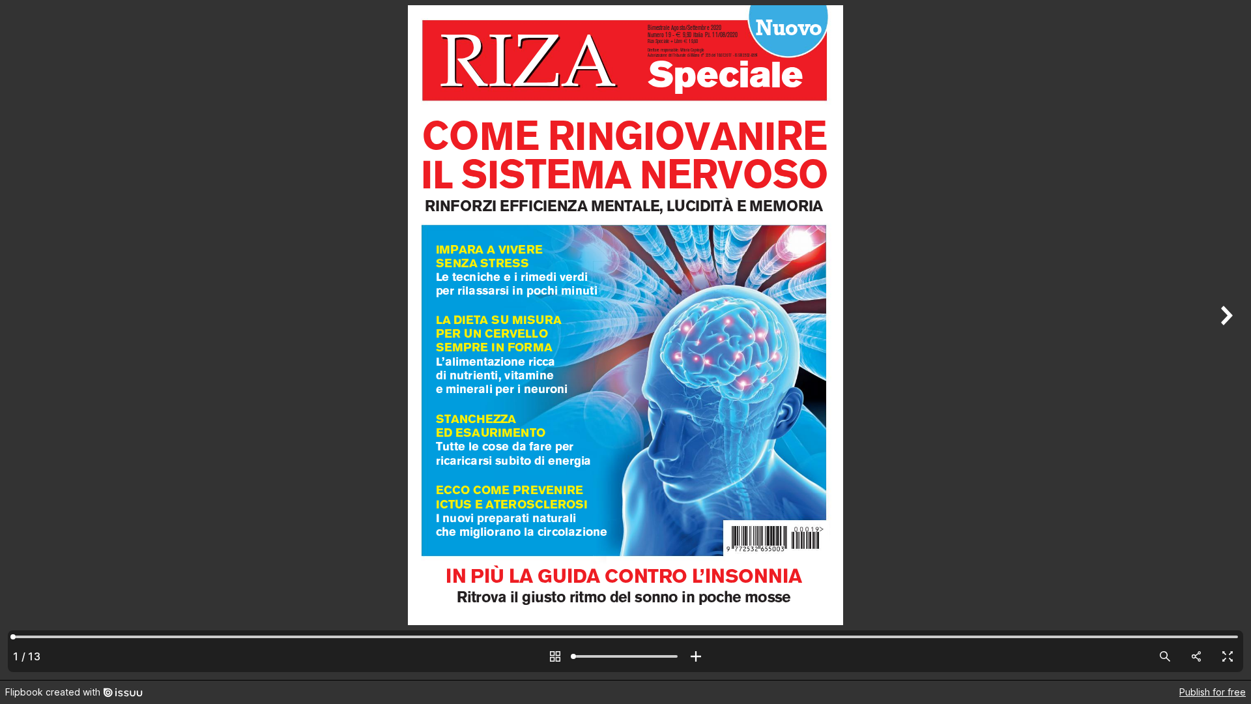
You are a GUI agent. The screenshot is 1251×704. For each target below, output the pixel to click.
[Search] (1165, 656)
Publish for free (1212, 691)
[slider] (625, 656)
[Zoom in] (696, 656)
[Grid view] (555, 656)
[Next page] (1225, 340)
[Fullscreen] (1228, 656)
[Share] (1196, 656)
